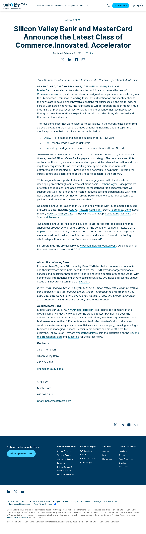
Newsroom (107, 459)
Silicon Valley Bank (103, 86)
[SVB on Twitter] (15, 491)
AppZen (83, 209)
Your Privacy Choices (43, 504)
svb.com (84, 281)
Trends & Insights (88, 446)
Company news (72, 20)
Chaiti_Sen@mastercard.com (54, 400)
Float (47, 142)
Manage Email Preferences (105, 501)
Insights (71, 6)
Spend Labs (112, 213)
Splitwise (125, 213)
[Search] (108, 5)
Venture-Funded (64, 455)
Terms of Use (12, 501)
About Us (106, 446)
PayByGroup (64, 213)
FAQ (104, 455)
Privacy (25, 501)
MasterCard (44, 90)
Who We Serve (43, 6)
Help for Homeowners (42, 501)
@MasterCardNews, (86, 332)
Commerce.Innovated (49, 94)
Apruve (73, 209)
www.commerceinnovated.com (98, 245)
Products (59, 6)
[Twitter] (62, 59)
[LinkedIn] (69, 59)
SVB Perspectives (87, 458)
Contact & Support (127, 446)
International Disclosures (19, 504)
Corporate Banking (65, 459)
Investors (61, 463)
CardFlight (95, 209)
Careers (105, 451)
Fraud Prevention (126, 459)
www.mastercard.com (80, 309)
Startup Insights (86, 462)
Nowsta (51, 213)
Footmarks (116, 209)
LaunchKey (50, 148)
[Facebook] (76, 59)
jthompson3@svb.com (50, 368)
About (82, 6)
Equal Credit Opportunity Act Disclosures (73, 501)
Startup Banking (64, 451)
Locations (123, 451)
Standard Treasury (48, 217)
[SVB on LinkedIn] (8, 491)
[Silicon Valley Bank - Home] (15, 5)
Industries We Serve (65, 474)
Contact (122, 455)
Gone (127, 209)
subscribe (73, 336)
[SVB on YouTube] (22, 491)
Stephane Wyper (108, 184)
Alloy (47, 137)
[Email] (83, 59)
